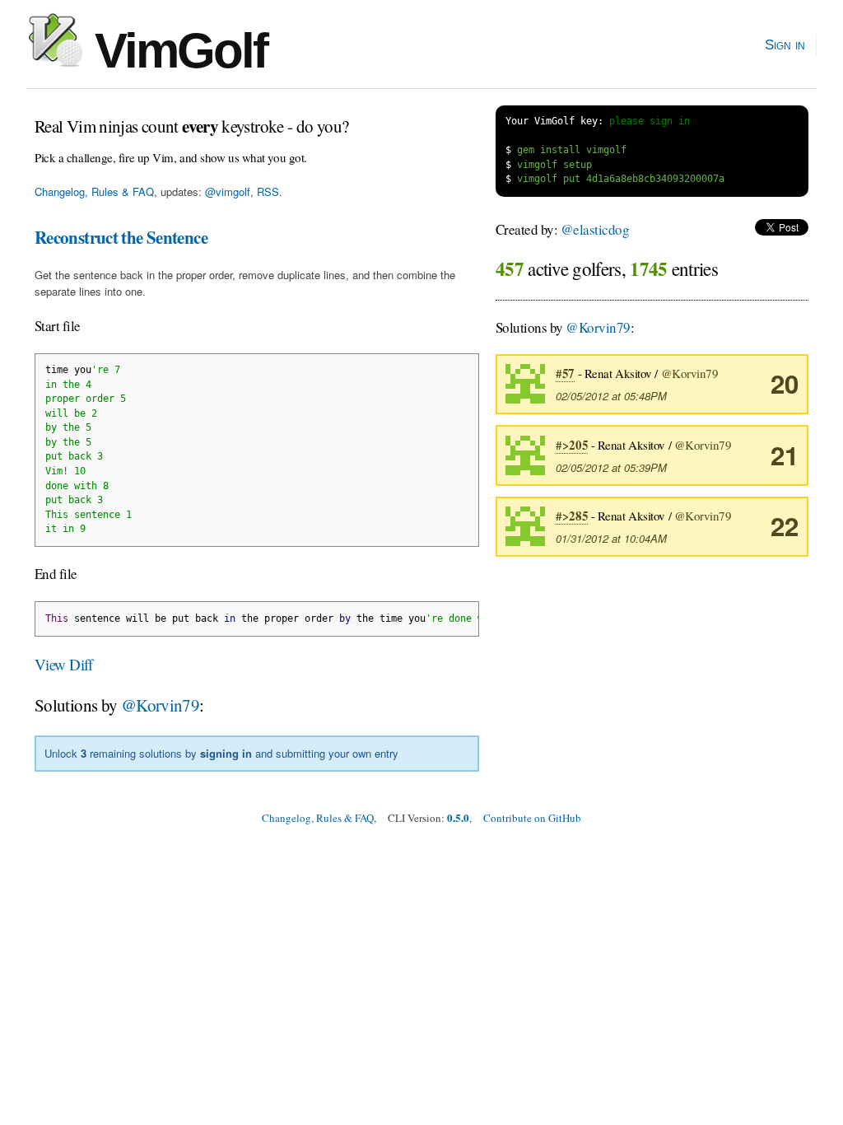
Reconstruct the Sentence (121, 237)
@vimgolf (227, 191)
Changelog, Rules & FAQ (94, 191)
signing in (226, 753)
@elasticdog (595, 229)
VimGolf (175, 50)
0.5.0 (458, 817)
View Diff (64, 664)
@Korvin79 (160, 705)
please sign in (649, 121)
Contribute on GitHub (532, 817)
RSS (268, 191)
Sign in (785, 44)
